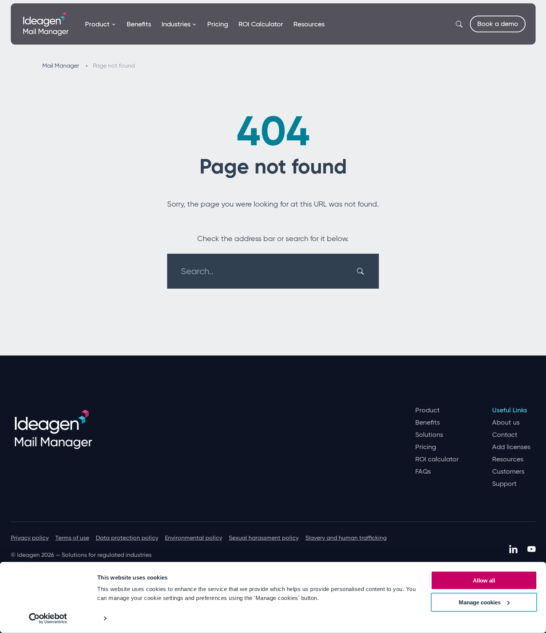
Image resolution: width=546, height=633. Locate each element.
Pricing (217, 24)
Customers (508, 471)
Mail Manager (61, 65)
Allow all (484, 580)
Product (97, 24)
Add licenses (511, 447)
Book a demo (497, 24)
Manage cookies (480, 602)
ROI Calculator (260, 24)
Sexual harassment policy (264, 537)
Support (504, 484)
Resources (309, 24)
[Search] (361, 271)
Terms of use (72, 537)
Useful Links (509, 410)
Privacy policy (30, 537)
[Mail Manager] (46, 23)
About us (506, 422)
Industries (176, 24)
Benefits (139, 24)
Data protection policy (127, 537)
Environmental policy (193, 537)
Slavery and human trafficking (346, 537)
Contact (504, 435)
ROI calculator (437, 459)
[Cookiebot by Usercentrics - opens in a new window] (48, 618)
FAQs (423, 471)
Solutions (429, 435)
